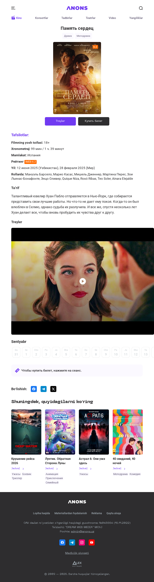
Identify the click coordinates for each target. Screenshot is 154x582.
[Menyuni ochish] (13, 8)
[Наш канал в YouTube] (92, 542)
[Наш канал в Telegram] (72, 542)
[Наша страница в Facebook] (62, 542)
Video (112, 18)
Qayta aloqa (113, 513)
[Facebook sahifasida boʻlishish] (34, 389)
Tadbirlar (66, 18)
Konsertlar (41, 18)
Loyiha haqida (41, 513)
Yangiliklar (136, 18)
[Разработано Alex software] (77, 564)
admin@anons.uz (82, 531)
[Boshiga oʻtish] (77, 502)
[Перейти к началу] (77, 8)
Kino (19, 18)
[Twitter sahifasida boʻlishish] (53, 389)
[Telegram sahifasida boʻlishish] (44, 389)
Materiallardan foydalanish (70, 513)
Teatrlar (90, 18)
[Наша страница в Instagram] (82, 542)
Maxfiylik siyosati (77, 553)
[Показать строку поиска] (141, 8)
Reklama (96, 513)
